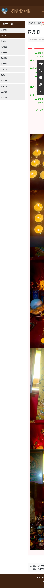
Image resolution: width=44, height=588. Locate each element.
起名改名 (4, 81)
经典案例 (4, 47)
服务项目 (4, 86)
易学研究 (4, 58)
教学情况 (4, 41)
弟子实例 (4, 92)
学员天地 (4, 69)
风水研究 (4, 52)
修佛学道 (4, 64)
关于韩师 (4, 30)
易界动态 (4, 75)
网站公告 (4, 36)
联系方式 (4, 98)
